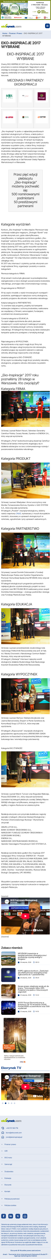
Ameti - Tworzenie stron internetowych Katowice (21, 1254)
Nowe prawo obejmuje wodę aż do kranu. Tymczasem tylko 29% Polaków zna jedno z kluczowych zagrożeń (33, 989)
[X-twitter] (17, 1216)
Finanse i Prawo (15, 33)
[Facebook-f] (3, 1216)
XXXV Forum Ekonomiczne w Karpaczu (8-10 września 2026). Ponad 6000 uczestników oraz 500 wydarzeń (34, 1005)
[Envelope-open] (25, 1216)
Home (4, 33)
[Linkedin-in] (10, 1216)
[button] (2, 1086)
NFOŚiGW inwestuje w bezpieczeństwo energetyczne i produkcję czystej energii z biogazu (32, 956)
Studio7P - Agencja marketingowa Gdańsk (31, 1255)
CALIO (18, 513)
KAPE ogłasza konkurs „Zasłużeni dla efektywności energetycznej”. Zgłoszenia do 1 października (33, 973)
